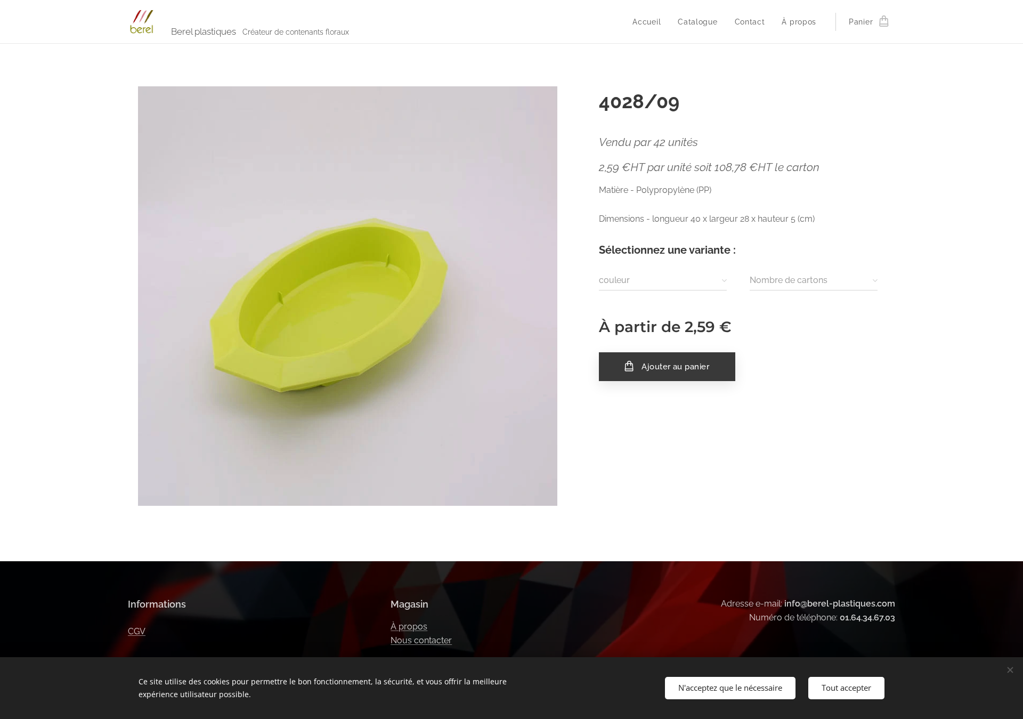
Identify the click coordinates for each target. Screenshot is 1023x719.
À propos (409, 626)
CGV (136, 631)
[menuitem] (649, 22)
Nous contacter (421, 640)
